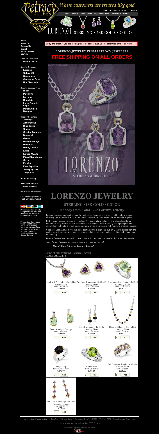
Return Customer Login (30, 191)
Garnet (26, 138)
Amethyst (28, 119)
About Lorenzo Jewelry (27, 53)
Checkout (133, 11)
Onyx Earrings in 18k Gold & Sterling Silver (92, 328)
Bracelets (28, 100)
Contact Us (26, 46)
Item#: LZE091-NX (92, 331)
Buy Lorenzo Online (101, 13)
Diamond (28, 135)
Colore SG (28, 73)
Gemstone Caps (31, 79)
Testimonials (116, 13)
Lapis (26, 150)
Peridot (27, 163)
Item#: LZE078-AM (92, 286)
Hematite (28, 144)
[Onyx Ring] (61, 365)
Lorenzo (27, 70)
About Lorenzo (86, 13)
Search (24, 49)
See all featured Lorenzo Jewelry (56, 256)
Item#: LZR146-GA (122, 286)
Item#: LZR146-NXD (61, 369)
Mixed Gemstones (32, 157)
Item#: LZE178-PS (61, 406)
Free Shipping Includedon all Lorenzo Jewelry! (30, 198)
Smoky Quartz (30, 169)
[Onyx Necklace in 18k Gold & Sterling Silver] (122, 325)
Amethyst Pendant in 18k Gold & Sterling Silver (61, 283)
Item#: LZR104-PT (122, 369)
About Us (75, 13)
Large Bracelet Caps (31, 104)
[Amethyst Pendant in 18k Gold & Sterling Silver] (61, 280)
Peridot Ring (91, 367)
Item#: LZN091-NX (123, 331)
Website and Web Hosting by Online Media (79, 427)
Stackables (29, 76)
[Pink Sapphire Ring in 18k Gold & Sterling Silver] (122, 362)
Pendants (28, 94)
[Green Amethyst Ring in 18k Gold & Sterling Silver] (122, 280)
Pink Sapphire (30, 166)
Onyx (26, 160)
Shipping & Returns (29, 183)
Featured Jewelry (28, 178)
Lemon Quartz (30, 154)
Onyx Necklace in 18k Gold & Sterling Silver (122, 328)
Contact (126, 13)
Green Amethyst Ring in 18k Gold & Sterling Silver (122, 283)
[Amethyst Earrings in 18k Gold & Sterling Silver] (92, 280)
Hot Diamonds (30, 82)
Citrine (26, 129)
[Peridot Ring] (92, 365)
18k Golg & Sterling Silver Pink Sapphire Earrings (61, 403)
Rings (26, 90)
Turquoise (28, 172)
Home (67, 13)
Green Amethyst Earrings (61, 329)
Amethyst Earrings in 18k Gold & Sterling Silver (92, 283)
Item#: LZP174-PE (92, 369)
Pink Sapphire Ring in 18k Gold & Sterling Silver (122, 365)
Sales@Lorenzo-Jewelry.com (124, 419)
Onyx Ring (61, 367)
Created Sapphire (32, 132)
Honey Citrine (30, 147)
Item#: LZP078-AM (61, 286)
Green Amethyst (31, 141)
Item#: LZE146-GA (61, 331)
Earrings (27, 97)
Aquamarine (29, 122)
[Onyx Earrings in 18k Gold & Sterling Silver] (92, 325)
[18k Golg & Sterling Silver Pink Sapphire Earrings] (61, 400)
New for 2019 (30, 61)
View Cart (115, 11)
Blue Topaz (29, 126)
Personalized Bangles (30, 109)
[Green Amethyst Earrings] (61, 327)
